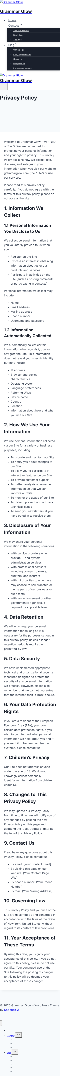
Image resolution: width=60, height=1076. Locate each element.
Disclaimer (18, 35)
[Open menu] (4, 86)
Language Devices (22, 54)
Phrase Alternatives (22, 68)
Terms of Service (21, 30)
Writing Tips (18, 50)
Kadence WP (12, 1009)
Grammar (17, 59)
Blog (9, 1052)
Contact (11, 1035)
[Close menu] (1, 1023)
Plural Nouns (19, 63)
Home (12, 20)
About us (17, 39)
